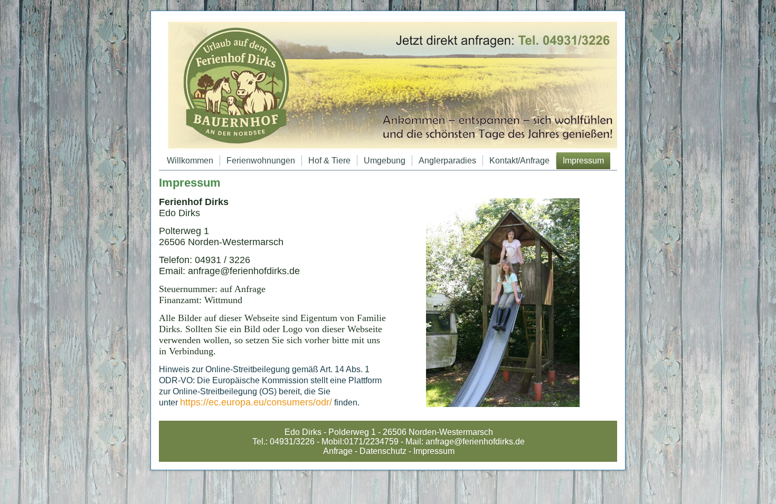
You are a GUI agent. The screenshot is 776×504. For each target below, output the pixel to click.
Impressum (583, 160)
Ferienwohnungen (260, 160)
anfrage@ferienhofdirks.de (475, 441)
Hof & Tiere (329, 160)
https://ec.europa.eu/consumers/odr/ (256, 402)
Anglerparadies (447, 160)
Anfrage (338, 451)
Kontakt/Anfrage (519, 160)
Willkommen (190, 160)
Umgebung (384, 160)
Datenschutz (382, 451)
